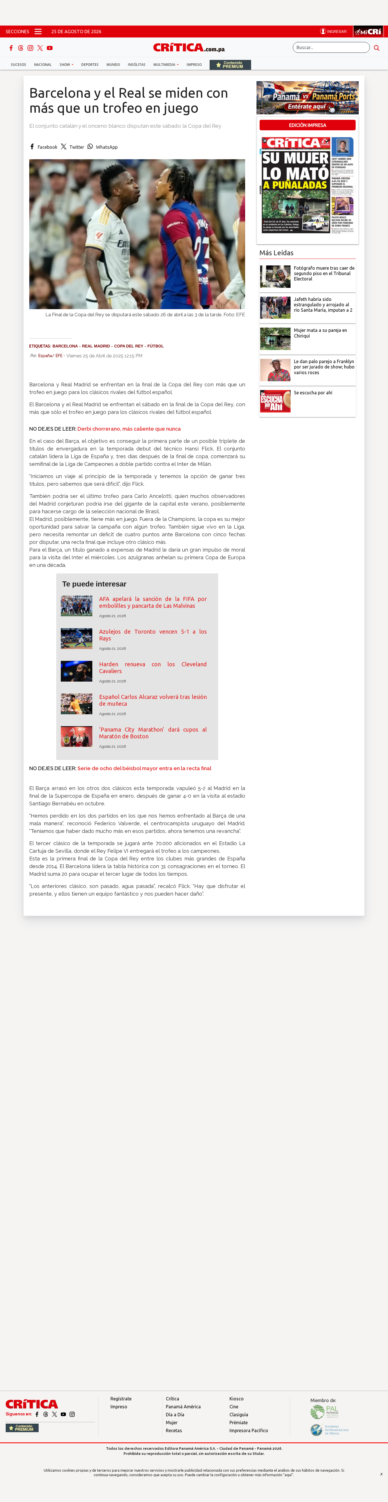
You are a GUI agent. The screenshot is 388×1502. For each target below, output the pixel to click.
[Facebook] (11, 47)
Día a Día (175, 1414)
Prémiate (239, 1422)
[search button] (376, 47)
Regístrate (121, 1398)
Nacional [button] (43, 64)
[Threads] (21, 47)
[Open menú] (38, 31)
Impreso (194, 64)
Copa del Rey (128, 346)
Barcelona (65, 346)
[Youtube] (49, 47)
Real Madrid (96, 346)
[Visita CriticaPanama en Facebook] (37, 1414)
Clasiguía (239, 1414)
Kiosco (237, 1398)
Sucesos (18, 64)
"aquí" (288, 1475)
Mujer (172, 1422)
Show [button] (65, 64)
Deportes (90, 64)
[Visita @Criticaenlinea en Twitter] (46, 1414)
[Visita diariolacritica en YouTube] (64, 1414)
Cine (234, 1406)
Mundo (113, 64)
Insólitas (136, 64)
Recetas (174, 1430)
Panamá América (183, 1406)
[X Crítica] (40, 47)
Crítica (172, 1398)
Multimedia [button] (164, 64)
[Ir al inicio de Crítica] (191, 46)
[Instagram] (31, 47)
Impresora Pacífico (249, 1430)
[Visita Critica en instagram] (72, 1414)
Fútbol (155, 346)
